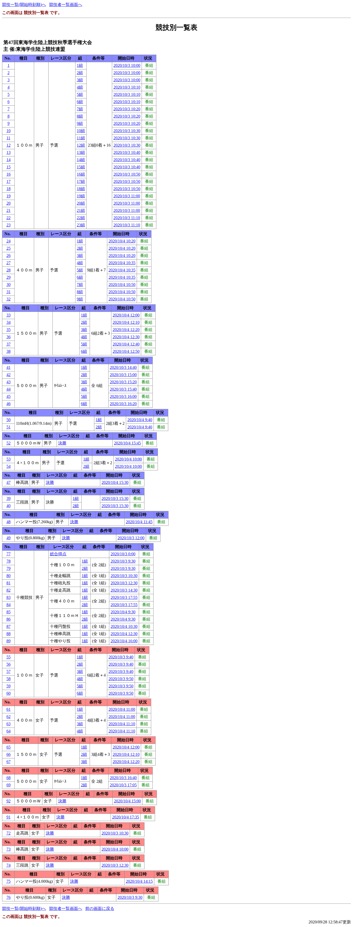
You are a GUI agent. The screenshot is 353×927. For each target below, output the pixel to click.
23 (8, 225)
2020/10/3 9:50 (121, 679)
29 (8, 277)
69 (8, 785)
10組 (81, 130)
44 (8, 389)
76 (8, 897)
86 (8, 619)
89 (8, 641)
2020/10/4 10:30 (124, 626)
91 (8, 817)
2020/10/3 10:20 (126, 109)
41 (8, 367)
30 (8, 284)
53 (8, 459)
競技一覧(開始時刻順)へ (24, 4)
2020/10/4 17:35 (125, 817)
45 (8, 396)
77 (8, 554)
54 (8, 466)
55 (8, 657)
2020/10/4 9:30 (123, 612)
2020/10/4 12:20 (126, 329)
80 (8, 575)
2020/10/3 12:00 (131, 538)
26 (8, 255)
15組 (81, 167)
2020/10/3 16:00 (123, 396)
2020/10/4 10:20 (122, 241)
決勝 (62, 443)
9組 (80, 123)
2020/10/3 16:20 (123, 403)
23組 (81, 225)
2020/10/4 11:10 (122, 724)
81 (8, 583)
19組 (81, 196)
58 (8, 679)
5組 (80, 94)
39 (8, 498)
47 (8, 482)
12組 (81, 145)
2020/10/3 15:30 (115, 498)
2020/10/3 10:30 (126, 130)
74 (8, 865)
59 (8, 686)
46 (8, 403)
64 (8, 731)
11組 (81, 138)
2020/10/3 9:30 (123, 561)
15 (8, 167)
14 (8, 159)
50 (8, 420)
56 (8, 664)
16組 (81, 174)
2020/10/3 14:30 (124, 590)
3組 (80, 80)
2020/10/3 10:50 (126, 174)
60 (8, 693)
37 (8, 344)
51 (8, 427)
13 (8, 152)
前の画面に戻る (99, 908)
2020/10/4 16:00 (124, 641)
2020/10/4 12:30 (126, 337)
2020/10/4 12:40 (126, 344)
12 (8, 145)
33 (8, 315)
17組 (81, 181)
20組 (81, 203)
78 (8, 561)
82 (8, 590)
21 (8, 210)
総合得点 (58, 554)
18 (8, 188)
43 (8, 382)
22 (8, 217)
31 (8, 292)
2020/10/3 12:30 (124, 583)
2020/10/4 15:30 (115, 482)
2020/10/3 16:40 (123, 777)
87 (8, 626)
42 (8, 374)
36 (8, 337)
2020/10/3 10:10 (126, 87)
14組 (81, 159)
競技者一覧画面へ (65, 4)
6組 (80, 101)
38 (8, 351)
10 (8, 130)
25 (8, 248)
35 (8, 329)
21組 (81, 210)
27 (8, 263)
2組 (80, 72)
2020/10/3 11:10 (126, 217)
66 (8, 754)
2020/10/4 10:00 (128, 459)
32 (8, 299)
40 (8, 506)
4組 (80, 87)
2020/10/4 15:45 (127, 443)
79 (8, 568)
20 (8, 203)
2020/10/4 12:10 (126, 322)
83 (8, 597)
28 (8, 270)
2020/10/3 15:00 (123, 374)
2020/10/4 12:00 (126, 315)
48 (8, 522)
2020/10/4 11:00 (122, 709)
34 (8, 322)
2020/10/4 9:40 (139, 420)
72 (8, 833)
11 (8, 138)
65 (8, 747)
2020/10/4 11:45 (139, 522)
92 (8, 801)
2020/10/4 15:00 (127, 801)
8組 (80, 116)
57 (8, 671)
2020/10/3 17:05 (123, 785)
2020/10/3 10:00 (126, 65)
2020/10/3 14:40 (123, 367)
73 (8, 849)
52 (8, 443)
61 (8, 709)
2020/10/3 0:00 (123, 554)
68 (8, 777)
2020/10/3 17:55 (124, 597)
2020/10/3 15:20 (123, 382)
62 (8, 716)
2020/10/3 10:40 (126, 152)
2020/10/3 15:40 (123, 389)
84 (8, 604)
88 (8, 633)
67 (8, 761)
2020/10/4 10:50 (122, 284)
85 (8, 612)
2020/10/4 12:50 (126, 351)
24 (8, 241)
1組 (80, 65)
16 (8, 174)
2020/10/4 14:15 (139, 881)
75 (8, 881)
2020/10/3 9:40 (121, 657)
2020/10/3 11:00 (126, 196)
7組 (80, 109)
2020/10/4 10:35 (122, 263)
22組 (81, 217)
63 (8, 724)
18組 (81, 188)
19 (8, 196)
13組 (81, 152)
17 (8, 181)
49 (8, 538)
